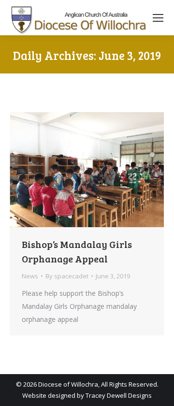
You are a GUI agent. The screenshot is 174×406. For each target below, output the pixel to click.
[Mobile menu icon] (158, 18)
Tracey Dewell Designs (119, 395)
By (66, 276)
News (30, 276)
